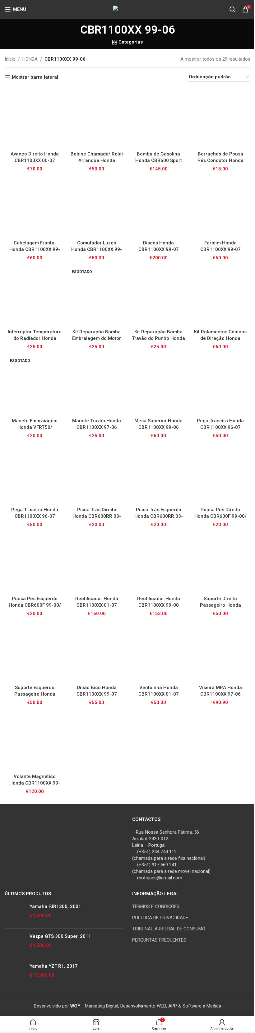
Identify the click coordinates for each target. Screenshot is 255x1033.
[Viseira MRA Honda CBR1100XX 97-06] (220, 652)
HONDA (30, 59)
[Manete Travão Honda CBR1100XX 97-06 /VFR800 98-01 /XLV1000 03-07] (97, 385)
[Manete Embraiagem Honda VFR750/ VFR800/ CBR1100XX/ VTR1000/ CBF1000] (35, 385)
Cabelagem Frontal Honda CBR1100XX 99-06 (34, 249)
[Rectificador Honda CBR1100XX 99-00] (158, 563)
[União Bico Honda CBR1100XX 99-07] (97, 652)
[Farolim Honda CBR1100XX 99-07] (220, 207)
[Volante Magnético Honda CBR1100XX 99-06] (35, 741)
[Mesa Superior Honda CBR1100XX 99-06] (158, 385)
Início (10, 59)
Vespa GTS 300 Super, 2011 (60, 936)
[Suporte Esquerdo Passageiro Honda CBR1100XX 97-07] (35, 652)
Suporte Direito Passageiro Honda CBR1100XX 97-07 (220, 605)
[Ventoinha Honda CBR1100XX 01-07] (158, 652)
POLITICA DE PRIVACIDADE (160, 917)
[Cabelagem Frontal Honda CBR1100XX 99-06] (35, 207)
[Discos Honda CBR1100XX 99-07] (158, 207)
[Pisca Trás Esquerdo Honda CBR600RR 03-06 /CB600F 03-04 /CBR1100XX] (158, 474)
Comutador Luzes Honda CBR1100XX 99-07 (96, 249)
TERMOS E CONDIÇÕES (155, 906)
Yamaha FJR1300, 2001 (55, 906)
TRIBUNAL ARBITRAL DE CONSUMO (168, 929)
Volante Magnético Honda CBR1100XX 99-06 (34, 783)
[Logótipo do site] (127, 9)
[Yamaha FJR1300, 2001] (15, 913)
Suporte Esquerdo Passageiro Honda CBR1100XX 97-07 (34, 694)
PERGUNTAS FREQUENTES (159, 940)
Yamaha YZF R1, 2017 (54, 966)
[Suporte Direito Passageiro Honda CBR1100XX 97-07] (220, 563)
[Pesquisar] (232, 9)
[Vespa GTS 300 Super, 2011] (15, 943)
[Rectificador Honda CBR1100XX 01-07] (97, 563)
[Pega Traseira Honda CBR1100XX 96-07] (220, 385)
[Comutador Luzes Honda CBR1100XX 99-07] (97, 207)
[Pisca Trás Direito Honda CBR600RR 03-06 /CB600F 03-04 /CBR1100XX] (97, 474)
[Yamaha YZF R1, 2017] (15, 973)
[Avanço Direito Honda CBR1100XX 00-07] (35, 118)
